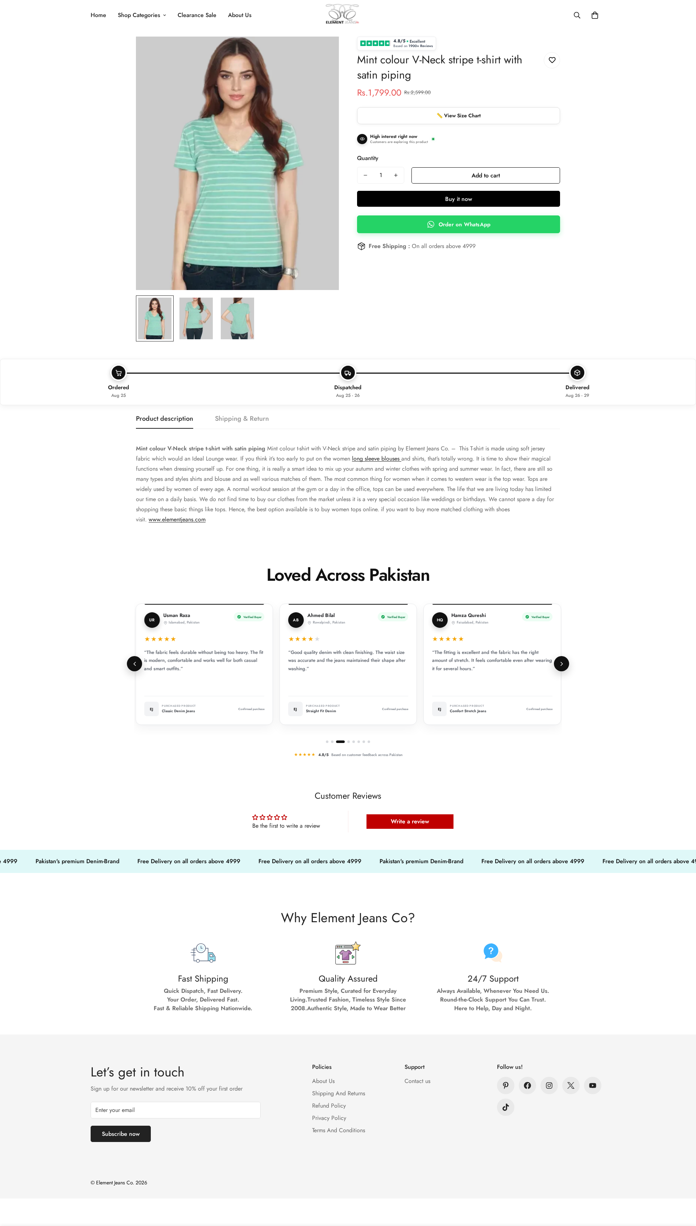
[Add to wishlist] (552, 60)
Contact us (417, 1081)
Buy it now (458, 199)
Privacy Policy (329, 1118)
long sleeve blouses (376, 458)
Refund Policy (329, 1105)
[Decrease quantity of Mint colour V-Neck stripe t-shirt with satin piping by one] (365, 175)
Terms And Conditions (338, 1130)
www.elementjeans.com (177, 519)
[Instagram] (549, 1085)
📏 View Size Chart (458, 115)
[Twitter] (571, 1085)
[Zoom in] (323, 52)
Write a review (410, 821)
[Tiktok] (505, 1107)
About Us (240, 15)
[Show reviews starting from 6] (358, 741)
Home (98, 15)
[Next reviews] (561, 663)
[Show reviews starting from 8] (369, 741)
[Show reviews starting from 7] (363, 741)
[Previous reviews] (134, 663)
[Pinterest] (505, 1085)
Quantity (367, 158)
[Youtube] (592, 1085)
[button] (595, 15)
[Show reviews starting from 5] (353, 741)
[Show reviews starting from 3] (340, 741)
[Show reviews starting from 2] (332, 741)
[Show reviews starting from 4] (348, 741)
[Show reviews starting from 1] (327, 741)
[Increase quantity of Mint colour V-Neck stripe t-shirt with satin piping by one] (396, 175)
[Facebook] (527, 1085)
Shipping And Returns (338, 1093)
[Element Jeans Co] (348, 15)
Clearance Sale (197, 15)
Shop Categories (139, 15)
